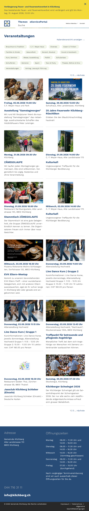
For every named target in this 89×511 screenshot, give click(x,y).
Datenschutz (77, 504)
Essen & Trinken (69, 47)
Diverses (53, 47)
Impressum (65, 504)
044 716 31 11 (13, 487)
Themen (22, 21)
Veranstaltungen (12, 68)
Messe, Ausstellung (31, 57)
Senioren (25, 63)
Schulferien (10, 63)
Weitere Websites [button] (71, 23)
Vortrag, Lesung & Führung (35, 68)
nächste (81, 75)
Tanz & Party (51, 63)
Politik (47, 57)
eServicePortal (38, 21)
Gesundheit (31, 52)
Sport (37, 63)
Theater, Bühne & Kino (71, 63)
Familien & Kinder (13, 52)
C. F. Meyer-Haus (37, 47)
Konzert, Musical (48, 52)
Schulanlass (61, 57)
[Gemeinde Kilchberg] (9, 23)
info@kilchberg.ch (17, 495)
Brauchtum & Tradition (15, 47)
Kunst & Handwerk (68, 52)
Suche (21, 25)
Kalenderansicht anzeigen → (71, 39)
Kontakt (82, 23)
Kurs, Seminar (11, 57)
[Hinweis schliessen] (85, 4)
